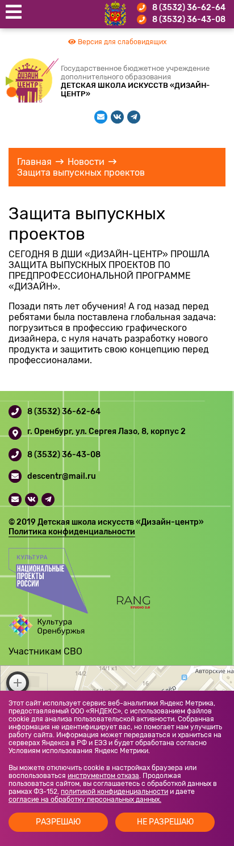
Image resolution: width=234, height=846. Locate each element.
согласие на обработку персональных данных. (85, 800)
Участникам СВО (45, 651)
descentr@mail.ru (61, 476)
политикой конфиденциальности (114, 792)
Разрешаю (58, 822)
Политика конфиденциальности (72, 532)
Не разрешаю (165, 822)
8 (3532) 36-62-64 (188, 7)
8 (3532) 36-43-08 (188, 19)
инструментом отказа (103, 776)
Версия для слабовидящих (121, 42)
